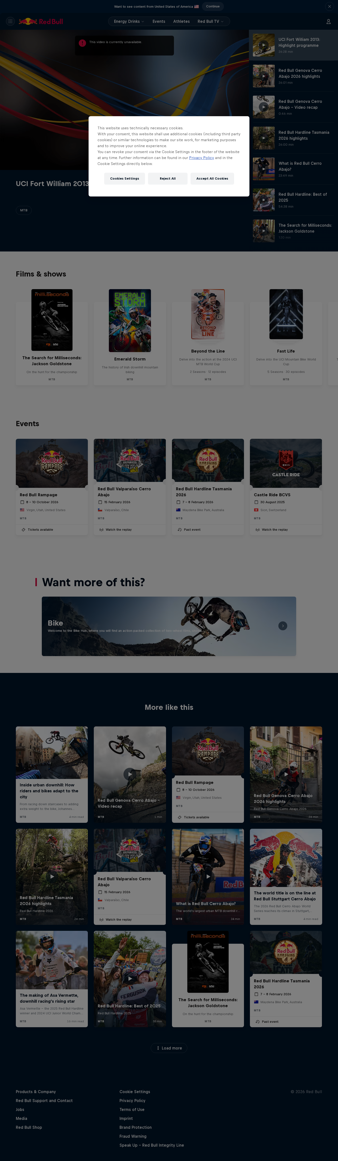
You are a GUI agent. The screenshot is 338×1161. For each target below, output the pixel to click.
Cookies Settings (124, 178)
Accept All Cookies (212, 178)
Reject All (168, 178)
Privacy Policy (201, 158)
